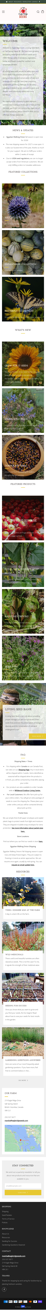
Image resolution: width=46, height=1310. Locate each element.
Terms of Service (8, 1219)
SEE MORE (22, 1080)
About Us (5, 1234)
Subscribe (22, 1193)
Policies (4, 1222)
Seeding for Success (9, 1241)
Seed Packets (7, 1215)
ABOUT (11, 2)
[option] (23, 74)
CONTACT (35, 2)
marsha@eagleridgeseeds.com (16, 1120)
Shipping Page (24, 770)
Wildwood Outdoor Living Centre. (28, 790)
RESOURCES (18, 2)
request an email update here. (23, 865)
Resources (6, 1237)
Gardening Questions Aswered (13, 1245)
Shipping (5, 1211)
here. (41, 841)
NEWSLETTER (27, 2)
